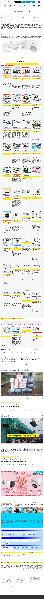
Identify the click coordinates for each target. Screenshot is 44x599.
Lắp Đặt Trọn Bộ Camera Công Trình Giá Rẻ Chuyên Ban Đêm (27, 102)
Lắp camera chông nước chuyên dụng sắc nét (36, 150)
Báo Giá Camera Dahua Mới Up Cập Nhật (7, 532)
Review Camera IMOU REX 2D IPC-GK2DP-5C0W (16, 515)
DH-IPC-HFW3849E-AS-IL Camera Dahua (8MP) (17, 266)
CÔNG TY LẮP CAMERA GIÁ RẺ (8, 575)
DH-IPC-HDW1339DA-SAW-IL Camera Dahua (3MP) (37, 333)
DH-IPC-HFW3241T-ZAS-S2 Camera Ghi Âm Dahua (26, 297)
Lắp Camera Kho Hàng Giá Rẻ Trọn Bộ (17, 150)
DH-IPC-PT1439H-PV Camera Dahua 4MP (17, 245)
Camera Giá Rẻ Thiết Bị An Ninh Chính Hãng (7, 65)
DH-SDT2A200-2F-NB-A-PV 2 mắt (36, 194)
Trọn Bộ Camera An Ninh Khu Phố (17, 101)
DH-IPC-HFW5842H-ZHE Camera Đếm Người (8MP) (36, 245)
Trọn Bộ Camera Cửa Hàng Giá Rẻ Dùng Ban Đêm (7, 102)
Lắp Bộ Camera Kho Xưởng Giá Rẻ (27, 173)
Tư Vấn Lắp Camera (31, 2)
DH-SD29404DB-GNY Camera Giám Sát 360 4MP (7, 219)
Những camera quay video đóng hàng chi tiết (30, 534)
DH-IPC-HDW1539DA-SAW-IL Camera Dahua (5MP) (27, 327)
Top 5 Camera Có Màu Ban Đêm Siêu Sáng (7, 534)
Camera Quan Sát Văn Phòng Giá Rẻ (23, 324)
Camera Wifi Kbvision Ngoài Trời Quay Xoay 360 (8, 541)
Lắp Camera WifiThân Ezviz (5, 543)
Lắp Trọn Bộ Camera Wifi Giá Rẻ (6, 547)
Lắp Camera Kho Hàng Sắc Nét (7, 150)
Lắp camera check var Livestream (24, 532)
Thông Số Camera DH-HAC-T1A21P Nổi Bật (27, 515)
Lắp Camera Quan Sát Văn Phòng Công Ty (11, 324)
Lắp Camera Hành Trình (4, 552)
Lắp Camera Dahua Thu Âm (22, 11)
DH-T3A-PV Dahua (16, 332)
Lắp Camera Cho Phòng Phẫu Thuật (28, 552)
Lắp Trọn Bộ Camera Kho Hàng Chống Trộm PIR (20, 321)
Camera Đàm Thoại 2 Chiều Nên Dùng (18, 534)
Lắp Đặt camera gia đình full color (26, 127)
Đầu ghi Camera (26, 2)
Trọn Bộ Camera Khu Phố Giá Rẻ (9, 321)
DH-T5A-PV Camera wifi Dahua (16, 195)
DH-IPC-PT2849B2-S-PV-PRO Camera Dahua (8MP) (7, 245)
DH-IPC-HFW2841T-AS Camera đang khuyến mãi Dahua (36, 298)
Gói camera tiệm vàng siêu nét (36, 173)
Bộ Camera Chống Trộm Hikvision (15, 547)
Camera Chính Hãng (17, 2)
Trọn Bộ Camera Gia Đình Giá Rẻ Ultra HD (27, 75)
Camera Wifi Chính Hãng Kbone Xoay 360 (30, 541)
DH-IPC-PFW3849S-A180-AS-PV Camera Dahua (26, 239)
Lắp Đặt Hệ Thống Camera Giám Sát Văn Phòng (34, 324)
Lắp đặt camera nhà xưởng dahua (7, 127)
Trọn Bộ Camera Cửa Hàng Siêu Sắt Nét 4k (36, 75)
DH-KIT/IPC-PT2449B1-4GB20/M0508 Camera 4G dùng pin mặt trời (26, 220)
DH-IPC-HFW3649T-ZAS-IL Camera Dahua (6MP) (36, 266)
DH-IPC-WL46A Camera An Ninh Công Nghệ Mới (36, 218)
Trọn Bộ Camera (22, 2)
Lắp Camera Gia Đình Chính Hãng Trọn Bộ (26, 150)
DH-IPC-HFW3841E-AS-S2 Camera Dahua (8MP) (26, 266)
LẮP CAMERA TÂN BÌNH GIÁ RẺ (8, 1)
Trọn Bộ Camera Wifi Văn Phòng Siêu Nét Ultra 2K (7, 74)
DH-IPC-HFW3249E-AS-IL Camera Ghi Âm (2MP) (17, 292)
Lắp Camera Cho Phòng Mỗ (5, 562)
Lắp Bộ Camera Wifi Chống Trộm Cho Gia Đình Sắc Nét (17, 173)
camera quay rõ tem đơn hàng (5, 536)
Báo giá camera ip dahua (16, 532)
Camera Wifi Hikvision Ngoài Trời (19, 541)
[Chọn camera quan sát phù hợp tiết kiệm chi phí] (41, 7)
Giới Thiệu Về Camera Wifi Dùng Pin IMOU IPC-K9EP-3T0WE (6, 515)
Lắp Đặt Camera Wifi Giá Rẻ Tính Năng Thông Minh (36, 101)
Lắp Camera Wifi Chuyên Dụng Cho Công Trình (36, 128)
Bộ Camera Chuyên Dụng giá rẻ (24, 547)
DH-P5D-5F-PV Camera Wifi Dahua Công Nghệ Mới (17, 218)
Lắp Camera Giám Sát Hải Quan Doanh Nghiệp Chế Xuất (31, 562)
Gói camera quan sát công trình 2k (7, 195)
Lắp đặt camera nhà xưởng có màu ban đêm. (17, 127)
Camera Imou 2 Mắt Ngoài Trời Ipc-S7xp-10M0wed (38, 515)
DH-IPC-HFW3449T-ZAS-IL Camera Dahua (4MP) (7, 292)
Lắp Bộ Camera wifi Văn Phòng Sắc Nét (7, 172)
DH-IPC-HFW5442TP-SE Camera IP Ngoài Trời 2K (7, 271)
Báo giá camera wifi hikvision (33, 532)
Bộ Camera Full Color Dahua (33, 547)
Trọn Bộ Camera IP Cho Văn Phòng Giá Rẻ (16, 75)
